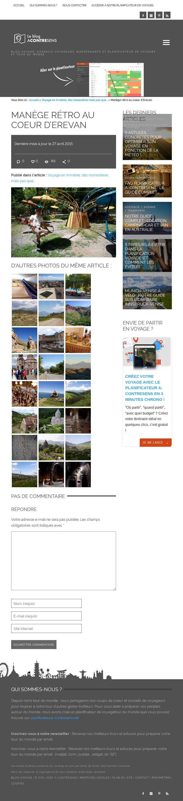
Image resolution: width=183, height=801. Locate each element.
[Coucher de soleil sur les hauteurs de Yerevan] (78, 365)
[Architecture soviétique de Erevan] (51, 339)
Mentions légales (95, 777)
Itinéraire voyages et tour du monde (144, 120)
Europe (148, 274)
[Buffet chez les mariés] (78, 339)
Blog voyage (21, 777)
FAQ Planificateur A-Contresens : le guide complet (144, 187)
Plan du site (122, 777)
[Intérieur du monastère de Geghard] (51, 473)
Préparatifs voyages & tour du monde (147, 125)
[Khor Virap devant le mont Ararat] (24, 312)
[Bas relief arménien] (24, 446)
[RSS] (167, 15)
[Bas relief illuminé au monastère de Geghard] (78, 473)
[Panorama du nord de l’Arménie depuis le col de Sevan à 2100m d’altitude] (78, 392)
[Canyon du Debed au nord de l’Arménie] (78, 446)
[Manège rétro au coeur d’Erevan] (63, 221)
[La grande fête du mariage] (24, 392)
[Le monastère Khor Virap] (51, 312)
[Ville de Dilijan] (24, 419)
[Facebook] (143, 15)
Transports (136, 210)
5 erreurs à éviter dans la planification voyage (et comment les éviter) (145, 255)
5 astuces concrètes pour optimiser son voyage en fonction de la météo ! (143, 143)
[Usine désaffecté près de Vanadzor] (24, 473)
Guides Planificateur (140, 177)
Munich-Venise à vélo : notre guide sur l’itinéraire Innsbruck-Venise (145, 297)
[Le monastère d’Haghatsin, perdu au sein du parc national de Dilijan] (51, 419)
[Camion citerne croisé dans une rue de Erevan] (78, 285)
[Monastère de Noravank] (24, 339)
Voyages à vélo (139, 281)
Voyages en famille (142, 285)
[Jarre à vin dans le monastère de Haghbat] (78, 419)
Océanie (150, 206)
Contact (142, 777)
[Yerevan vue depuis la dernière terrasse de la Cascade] (51, 285)
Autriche (131, 274)
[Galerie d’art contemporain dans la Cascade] (24, 285)
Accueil (34, 100)
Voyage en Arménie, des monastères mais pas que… (75, 100)
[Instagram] (151, 15)
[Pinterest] (159, 15)
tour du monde (45, 700)
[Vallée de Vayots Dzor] (78, 312)
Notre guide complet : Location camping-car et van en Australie (146, 222)
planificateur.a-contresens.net (55, 717)
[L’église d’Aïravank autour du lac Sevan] (51, 392)
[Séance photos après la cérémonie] (24, 365)
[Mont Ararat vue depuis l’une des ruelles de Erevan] (51, 365)
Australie (132, 206)
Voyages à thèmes (140, 278)
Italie (162, 274)
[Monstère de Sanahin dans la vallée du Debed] (51, 446)
